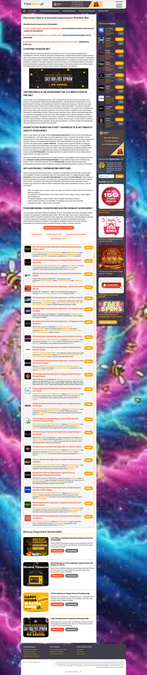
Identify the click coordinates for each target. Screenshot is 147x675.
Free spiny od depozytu (87, 11)
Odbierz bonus (57, 551)
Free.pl (34, 4)
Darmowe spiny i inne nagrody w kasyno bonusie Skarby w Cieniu (51, 42)
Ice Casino (80, 649)
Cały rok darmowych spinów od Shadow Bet (43, 28)
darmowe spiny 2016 (54, 234)
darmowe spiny (36, 234)
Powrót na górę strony (108, 322)
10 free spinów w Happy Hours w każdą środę (43, 35)
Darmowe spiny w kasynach (49, 11)
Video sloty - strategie (56, 651)
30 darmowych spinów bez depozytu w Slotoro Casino (57, 336)
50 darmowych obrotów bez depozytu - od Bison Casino (57, 298)
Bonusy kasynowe (69, 11)
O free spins (32, 11)
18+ (80, 672)
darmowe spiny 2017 (58, 239)
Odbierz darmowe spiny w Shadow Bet (59, 228)
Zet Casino (80, 651)
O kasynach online (29, 651)
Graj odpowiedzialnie (71, 672)
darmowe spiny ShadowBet (76, 234)
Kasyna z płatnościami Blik (58, 649)
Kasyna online (103, 11)
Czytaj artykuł (72, 551)
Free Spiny (119, 2)
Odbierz (88, 248)
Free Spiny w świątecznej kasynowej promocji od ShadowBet (72, 539)
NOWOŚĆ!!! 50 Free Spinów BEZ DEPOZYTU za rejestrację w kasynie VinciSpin (53, 474)
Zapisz (119, 176)
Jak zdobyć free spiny (30, 654)
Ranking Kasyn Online (30, 649)
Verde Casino (81, 654)
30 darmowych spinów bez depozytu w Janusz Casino (57, 447)
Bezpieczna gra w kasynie (31, 656)
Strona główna (24, 11)
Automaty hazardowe (56, 654)
